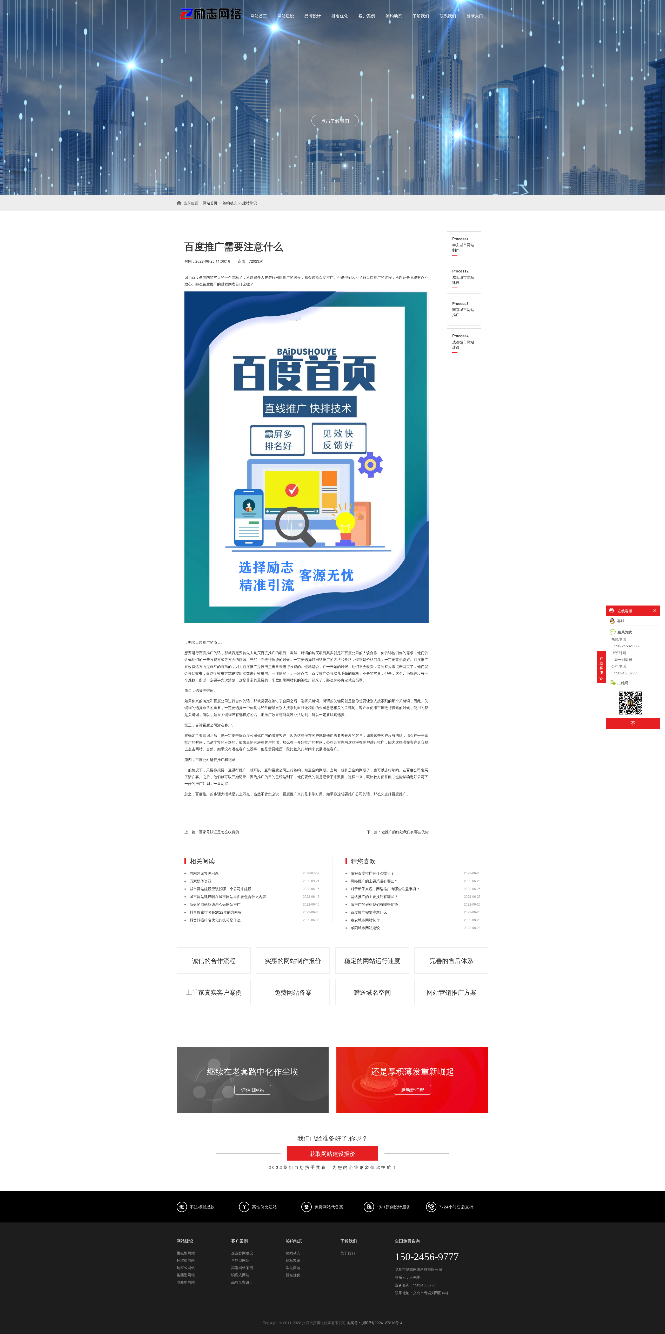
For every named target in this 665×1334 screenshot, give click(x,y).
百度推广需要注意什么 (369, 912)
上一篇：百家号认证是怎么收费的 (211, 831)
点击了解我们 (332, 120)
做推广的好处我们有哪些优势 (374, 904)
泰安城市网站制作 (463, 244)
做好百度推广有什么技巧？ (372, 873)
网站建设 (285, 16)
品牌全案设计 (242, 1282)
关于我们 (347, 1252)
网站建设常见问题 (204, 873)
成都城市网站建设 (463, 341)
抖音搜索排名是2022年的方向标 (216, 912)
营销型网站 (240, 1260)
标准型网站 (186, 1260)
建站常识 (249, 202)
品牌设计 (312, 16)
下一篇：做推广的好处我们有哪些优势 (398, 831)
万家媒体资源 (200, 880)
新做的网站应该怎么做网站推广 (215, 904)
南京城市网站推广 (463, 309)
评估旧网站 (252, 1089)
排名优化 (339, 16)
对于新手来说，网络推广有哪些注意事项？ (385, 888)
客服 (620, 620)
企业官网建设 (242, 1252)
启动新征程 (412, 1089)
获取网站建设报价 (332, 1153)
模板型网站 (186, 1252)
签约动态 (393, 16)
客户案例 (366, 16)
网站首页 (258, 16)
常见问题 (293, 1267)
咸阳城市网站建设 (463, 276)
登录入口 (475, 16)
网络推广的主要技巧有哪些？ (374, 896)
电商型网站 (186, 1282)
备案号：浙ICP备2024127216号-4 (374, 1322)
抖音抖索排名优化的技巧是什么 (215, 919)
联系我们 (448, 16)
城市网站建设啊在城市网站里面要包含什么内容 (228, 896)
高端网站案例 (242, 1267)
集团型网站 (186, 1274)
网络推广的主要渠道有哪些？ (374, 880)
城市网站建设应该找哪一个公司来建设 (220, 888)
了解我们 (421, 16)
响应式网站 (186, 1267)
